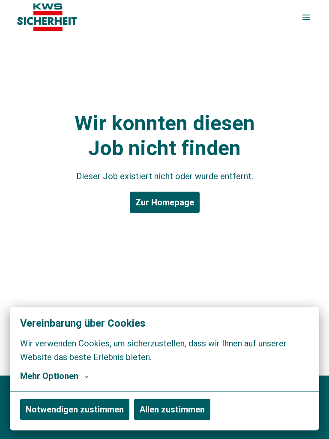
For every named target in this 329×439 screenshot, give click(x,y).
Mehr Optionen (49, 376)
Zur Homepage (164, 202)
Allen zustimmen (172, 409)
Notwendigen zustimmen (75, 409)
